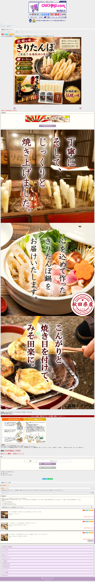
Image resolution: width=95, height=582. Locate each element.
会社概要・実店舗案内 (7, 546)
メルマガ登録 (5, 572)
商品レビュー (5, 555)
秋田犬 (22, 31)
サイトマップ (5, 569)
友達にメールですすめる (7, 474)
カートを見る (5, 549)
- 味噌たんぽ (9, 26)
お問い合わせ (5, 473)
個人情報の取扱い (6, 566)
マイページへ (5, 552)
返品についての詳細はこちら (8, 471)
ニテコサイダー (42, 31)
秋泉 (30, 31)
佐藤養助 (17, 31)
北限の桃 (3, 31)
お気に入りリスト (6, 558)
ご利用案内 (4, 561)
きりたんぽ (3, 25)
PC (53, 578)
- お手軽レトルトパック (11, 25)
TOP (1, 24)
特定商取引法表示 (6, 563)
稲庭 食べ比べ (10, 31)
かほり (35, 31)
